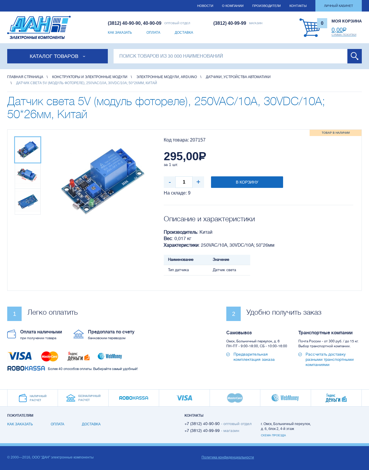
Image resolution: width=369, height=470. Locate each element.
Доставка (184, 32)
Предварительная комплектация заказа (254, 357)
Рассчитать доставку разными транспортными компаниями (330, 359)
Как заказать (120, 32)
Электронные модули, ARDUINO (166, 77)
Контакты (298, 5)
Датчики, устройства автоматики (238, 77)
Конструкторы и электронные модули (89, 77)
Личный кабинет (338, 5)
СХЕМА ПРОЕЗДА (273, 435)
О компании (233, 5)
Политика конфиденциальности (228, 457)
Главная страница (25, 77)
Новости (205, 5)
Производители (266, 5)
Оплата (153, 32)
